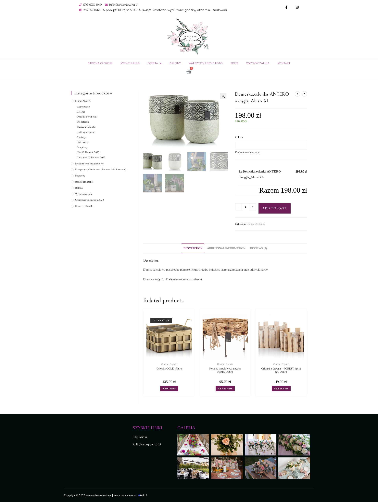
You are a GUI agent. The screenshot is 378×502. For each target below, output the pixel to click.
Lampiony (82, 147)
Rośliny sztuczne (86, 132)
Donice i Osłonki (256, 223)
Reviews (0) (258, 248)
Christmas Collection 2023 (91, 157)
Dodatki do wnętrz (86, 116)
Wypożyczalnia (258, 63)
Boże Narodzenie (84, 181)
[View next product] (304, 94)
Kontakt (283, 63)
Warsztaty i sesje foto (206, 63)
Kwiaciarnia (130, 63)
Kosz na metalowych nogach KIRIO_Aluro (225, 370)
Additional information (226, 248)
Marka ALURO (83, 100)
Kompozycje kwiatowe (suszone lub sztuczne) (100, 169)
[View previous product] (297, 94)
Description (192, 248)
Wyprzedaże (83, 106)
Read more (169, 388)
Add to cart (274, 208)
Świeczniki (83, 142)
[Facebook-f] (286, 7)
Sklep (234, 63)
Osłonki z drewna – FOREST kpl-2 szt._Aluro (281, 370)
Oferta (152, 63)
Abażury (81, 137)
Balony (175, 63)
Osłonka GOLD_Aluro (169, 368)
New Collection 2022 (88, 152)
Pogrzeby (80, 175)
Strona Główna (100, 63)
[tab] (193, 248)
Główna (81, 111)
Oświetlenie (83, 121)
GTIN (239, 137)
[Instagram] (297, 7)
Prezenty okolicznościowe (89, 163)
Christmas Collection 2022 (89, 199)
